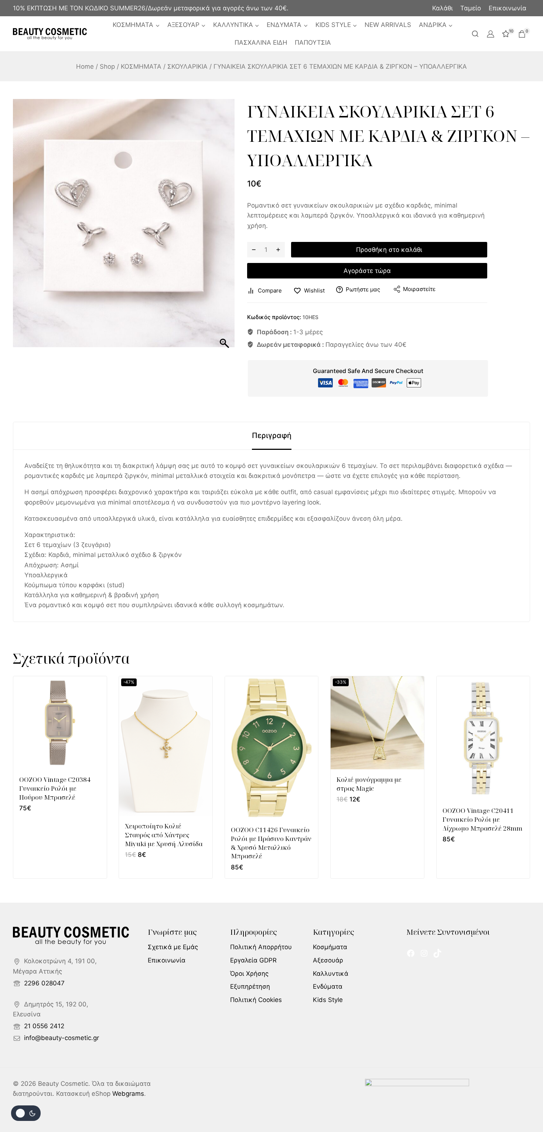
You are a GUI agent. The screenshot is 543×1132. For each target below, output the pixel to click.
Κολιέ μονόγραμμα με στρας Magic (369, 784)
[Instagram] (424, 953)
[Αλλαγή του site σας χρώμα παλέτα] (26, 1113)
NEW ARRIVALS (388, 24)
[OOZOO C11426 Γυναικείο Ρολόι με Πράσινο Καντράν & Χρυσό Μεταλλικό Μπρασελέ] (271, 748)
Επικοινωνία (507, 8)
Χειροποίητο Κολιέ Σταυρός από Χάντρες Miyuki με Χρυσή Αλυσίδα (163, 835)
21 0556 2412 (44, 1026)
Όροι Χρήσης (249, 973)
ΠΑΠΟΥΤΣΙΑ (313, 42)
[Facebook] (410, 953)
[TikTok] (437, 953)
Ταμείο (470, 8)
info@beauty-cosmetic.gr (61, 1038)
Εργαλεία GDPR (253, 960)
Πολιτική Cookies (256, 999)
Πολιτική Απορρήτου (261, 947)
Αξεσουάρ (328, 960)
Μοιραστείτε (419, 289)
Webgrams (128, 1093)
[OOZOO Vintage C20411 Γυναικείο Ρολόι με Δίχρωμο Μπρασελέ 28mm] (483, 738)
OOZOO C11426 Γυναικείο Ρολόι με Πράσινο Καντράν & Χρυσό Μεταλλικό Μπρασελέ (271, 842)
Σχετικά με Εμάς (173, 947)
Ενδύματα (327, 986)
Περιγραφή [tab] (271, 435)
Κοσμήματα (330, 947)
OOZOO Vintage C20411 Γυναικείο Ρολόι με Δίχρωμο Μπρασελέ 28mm (482, 819)
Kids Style (328, 999)
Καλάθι (442, 8)
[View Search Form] (475, 34)
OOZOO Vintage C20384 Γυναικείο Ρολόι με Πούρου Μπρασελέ (54, 788)
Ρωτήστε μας (363, 289)
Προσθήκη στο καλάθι (389, 249)
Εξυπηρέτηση (250, 986)
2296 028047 (44, 983)
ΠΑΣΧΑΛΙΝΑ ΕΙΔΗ (261, 42)
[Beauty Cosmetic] (50, 34)
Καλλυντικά (330, 973)
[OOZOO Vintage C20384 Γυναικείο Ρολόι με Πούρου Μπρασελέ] (60, 723)
